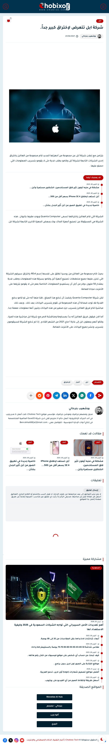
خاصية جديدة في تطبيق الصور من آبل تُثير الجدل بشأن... (71, 206)
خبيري (54, 724)
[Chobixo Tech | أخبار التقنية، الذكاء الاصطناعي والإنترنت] (54, 6)
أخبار (78, 382)
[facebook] (5, 740)
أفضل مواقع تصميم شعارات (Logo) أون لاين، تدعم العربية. (69, 672)
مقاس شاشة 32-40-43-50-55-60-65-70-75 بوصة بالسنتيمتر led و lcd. (65, 647)
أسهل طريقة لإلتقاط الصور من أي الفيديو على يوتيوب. (72, 681)
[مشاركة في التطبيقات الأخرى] (30, 395)
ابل (99, 21)
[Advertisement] (54, 69)
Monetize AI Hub (54, 697)
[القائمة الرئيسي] (103, 6)
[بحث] (6, 6)
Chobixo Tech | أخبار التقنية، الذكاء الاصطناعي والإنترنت (53, 740)
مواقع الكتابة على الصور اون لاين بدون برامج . (76, 664)
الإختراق (67, 382)
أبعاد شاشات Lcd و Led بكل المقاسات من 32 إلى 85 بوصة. (69, 639)
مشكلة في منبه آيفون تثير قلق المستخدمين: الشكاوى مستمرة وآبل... (64, 188)
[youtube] (22, 740)
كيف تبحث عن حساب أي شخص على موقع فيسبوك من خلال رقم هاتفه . (63, 655)
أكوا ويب (54, 715)
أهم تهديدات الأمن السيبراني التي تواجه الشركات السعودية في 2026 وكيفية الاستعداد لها (58, 627)
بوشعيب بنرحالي (89, 36)
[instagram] (16, 740)
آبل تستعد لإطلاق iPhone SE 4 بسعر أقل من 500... (73, 197)
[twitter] (11, 740)
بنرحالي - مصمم (54, 706)
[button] (90, 395)
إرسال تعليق (92, 490)
